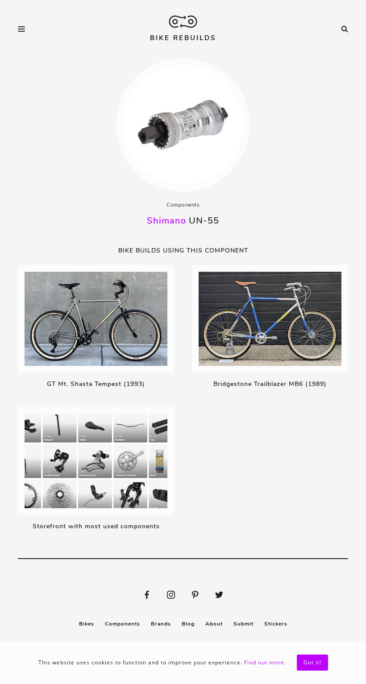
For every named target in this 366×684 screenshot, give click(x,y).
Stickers (275, 623)
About (214, 623)
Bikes (86, 623)
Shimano (166, 221)
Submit (243, 623)
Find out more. (265, 662)
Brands (161, 623)
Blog (188, 623)
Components (183, 204)
